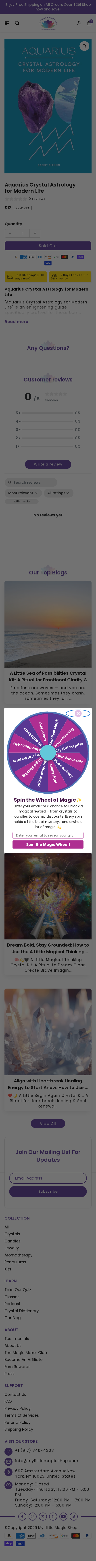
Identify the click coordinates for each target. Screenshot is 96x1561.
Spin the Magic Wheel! (48, 844)
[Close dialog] (78, 713)
